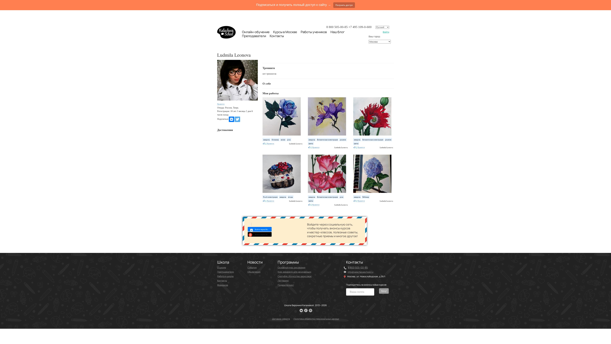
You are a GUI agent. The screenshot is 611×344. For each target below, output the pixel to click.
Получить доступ (344, 5)
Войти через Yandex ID (263, 234)
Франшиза (222, 285)
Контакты (277, 36)
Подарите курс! (286, 285)
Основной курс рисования (291, 267)
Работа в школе (225, 276)
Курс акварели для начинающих (294, 271)
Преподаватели (254, 36)
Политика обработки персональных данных (316, 318)
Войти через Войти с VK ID (263, 229)
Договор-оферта (281, 318)
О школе (221, 267)
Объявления (253, 271)
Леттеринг (283, 280)
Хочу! (384, 290)
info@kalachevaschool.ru (360, 271)
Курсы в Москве (285, 32)
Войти (386, 31)
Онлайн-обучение (256, 32)
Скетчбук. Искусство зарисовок (295, 276)
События (252, 267)
